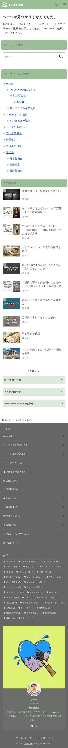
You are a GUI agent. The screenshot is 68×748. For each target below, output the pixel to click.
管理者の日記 (14, 146)
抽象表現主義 (13, 613)
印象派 (10, 608)
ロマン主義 (12, 597)
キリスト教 (13, 567)
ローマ (29, 597)
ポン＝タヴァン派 (36, 582)
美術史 (10, 152)
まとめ (10, 561)
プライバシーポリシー (26, 738)
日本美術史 (15, 158)
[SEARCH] (56, 5)
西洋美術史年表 (12, 379)
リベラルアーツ (15, 592)
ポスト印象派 (13, 582)
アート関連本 (14, 133)
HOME (7, 420)
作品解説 (11, 139)
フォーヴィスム (35, 577)
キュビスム (52, 561)
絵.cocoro (13, 4)
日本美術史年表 (12, 391)
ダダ (9, 572)
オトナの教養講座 (30, 561)
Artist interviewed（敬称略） (20, 403)
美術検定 (14, 164)
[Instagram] (36, 726)
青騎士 (10, 618)
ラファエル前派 (35, 587)
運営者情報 (34, 708)
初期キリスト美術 (32, 603)
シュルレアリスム (51, 567)
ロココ (53, 592)
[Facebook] (32, 726)
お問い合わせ (47, 738)
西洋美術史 (15, 170)
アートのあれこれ (16, 127)
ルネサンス (36, 592)
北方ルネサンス (55, 603)
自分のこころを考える (22, 108)
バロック (45, 572)
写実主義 (11, 603)
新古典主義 (33, 613)
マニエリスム (13, 587)
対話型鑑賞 (19, 95)
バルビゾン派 (26, 572)
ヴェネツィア (46, 597)
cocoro (9, 83)
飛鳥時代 (26, 618)
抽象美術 (44, 608)
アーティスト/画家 (17, 114)
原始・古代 (27, 608)
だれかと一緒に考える (22, 89)
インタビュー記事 (19, 120)
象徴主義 (50, 613)
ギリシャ (31, 567)
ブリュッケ (55, 577)
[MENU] (64, 5)
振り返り (21, 102)
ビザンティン (13, 577)
